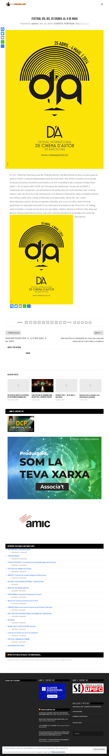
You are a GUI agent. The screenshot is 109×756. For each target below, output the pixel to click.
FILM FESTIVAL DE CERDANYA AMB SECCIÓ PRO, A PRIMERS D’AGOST (42, 396)
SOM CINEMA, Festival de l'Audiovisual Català (24, 594)
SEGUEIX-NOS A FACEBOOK (12, 680)
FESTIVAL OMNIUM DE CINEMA (19, 639)
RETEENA (11, 620)
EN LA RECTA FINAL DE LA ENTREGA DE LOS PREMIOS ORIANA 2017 (18, 396)
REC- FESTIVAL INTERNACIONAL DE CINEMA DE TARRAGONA (30, 614)
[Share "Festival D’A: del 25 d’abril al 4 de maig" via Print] (65, 322)
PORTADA (69, 23)
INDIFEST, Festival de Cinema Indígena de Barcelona (27, 575)
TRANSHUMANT (14, 556)
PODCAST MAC (77, 722)
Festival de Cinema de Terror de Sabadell (23, 633)
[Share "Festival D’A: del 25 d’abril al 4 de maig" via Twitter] (31, 322)
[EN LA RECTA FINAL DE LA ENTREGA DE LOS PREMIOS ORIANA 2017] (18, 385)
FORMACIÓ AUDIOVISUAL (80, 716)
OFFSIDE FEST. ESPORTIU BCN (19, 549)
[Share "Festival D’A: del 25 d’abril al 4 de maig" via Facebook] (26, 322)
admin (35, 23)
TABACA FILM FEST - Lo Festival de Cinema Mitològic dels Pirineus (32, 562)
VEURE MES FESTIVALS (16, 646)
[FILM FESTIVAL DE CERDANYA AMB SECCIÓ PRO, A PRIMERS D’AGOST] (42, 385)
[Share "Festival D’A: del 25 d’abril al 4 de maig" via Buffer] (52, 322)
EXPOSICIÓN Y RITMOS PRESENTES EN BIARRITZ (54, 739)
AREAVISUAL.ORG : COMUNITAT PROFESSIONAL (87, 706)
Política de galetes (58, 752)
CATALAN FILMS (77, 711)
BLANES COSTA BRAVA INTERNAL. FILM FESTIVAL (26, 581)
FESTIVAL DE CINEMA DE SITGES (19, 569)
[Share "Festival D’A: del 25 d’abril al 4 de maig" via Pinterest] (43, 322)
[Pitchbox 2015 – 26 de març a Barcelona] (66, 385)
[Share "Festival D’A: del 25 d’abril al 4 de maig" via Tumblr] (39, 322)
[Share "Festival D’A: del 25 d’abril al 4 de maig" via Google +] (35, 322)
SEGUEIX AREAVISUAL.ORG (48, 709)
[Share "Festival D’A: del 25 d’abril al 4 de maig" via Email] (60, 322)
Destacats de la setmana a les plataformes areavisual (90, 396)
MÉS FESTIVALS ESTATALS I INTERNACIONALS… (25, 655)
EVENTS (58, 23)
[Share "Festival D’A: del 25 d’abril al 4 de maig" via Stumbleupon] (56, 322)
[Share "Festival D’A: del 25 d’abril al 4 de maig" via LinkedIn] (48, 322)
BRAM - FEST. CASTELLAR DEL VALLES (22, 626)
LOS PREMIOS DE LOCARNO (48, 725)
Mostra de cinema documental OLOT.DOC (23, 601)
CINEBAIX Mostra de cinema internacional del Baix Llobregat (30, 607)
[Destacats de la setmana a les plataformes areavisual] (90, 385)
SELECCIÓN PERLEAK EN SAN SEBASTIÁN (51, 719)
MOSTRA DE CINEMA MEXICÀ (18, 588)
